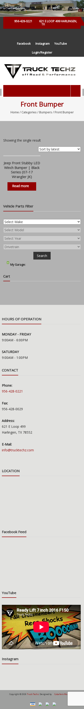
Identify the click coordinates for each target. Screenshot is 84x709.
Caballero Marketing (64, 694)
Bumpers (45, 112)
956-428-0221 (23, 21)
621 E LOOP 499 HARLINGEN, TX (57, 22)
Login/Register (42, 52)
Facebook (24, 43)
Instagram (42, 43)
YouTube (60, 43)
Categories (29, 112)
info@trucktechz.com (18, 450)
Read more (20, 186)
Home (14, 112)
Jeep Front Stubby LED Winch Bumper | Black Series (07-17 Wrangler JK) (22, 169)
